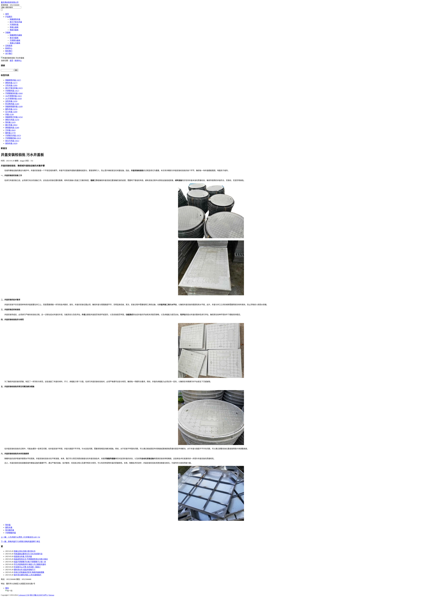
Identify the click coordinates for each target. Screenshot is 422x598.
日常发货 (8, 46)
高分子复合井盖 (16, 22)
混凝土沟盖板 (15, 43)
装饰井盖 (11, 143)
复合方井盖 (12, 141)
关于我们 (8, 53)
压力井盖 (11, 112)
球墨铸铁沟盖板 (16, 35)
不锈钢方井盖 (13, 135)
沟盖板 (8, 32)
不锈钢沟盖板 (15, 40)
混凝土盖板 (14, 27)
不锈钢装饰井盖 (14, 93)
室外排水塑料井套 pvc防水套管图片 (27, 575)
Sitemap (51, 595)
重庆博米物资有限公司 (9, 2)
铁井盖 (10, 122)
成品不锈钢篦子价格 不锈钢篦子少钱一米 (30, 562)
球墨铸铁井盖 (15, 19)
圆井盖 (10, 133)
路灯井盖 (11, 125)
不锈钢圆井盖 (13, 138)
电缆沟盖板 (14, 30)
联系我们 (8, 51)
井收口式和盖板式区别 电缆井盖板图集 (29, 572)
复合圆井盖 (9, 530)
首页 (7, 14)
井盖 (9, 114)
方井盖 (10, 130)
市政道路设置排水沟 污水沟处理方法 (28, 554)
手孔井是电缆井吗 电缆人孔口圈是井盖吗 (30, 564)
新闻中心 (8, 48)
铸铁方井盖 (12, 120)
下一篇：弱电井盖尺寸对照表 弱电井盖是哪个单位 (20, 541)
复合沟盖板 (14, 38)
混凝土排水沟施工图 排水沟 (24, 551)
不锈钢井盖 (14, 24)
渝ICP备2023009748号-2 (39, 595)
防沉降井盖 (12, 104)
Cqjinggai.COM (23, 595)
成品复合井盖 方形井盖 (23, 556)
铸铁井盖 (11, 83)
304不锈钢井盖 (13, 96)
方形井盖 (11, 85)
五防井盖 (11, 101)
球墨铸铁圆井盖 (14, 106)
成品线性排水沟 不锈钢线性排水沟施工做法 (31, 559)
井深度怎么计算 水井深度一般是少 (27, 567)
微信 (7, 588)
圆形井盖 (11, 109)
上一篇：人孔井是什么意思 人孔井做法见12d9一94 (20, 537)
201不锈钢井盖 (13, 99)
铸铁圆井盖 (12, 127)
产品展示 (8, 17)
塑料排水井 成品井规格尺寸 (24, 570)
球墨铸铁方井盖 (14, 117)
